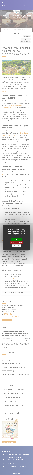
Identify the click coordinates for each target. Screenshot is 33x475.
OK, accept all (17, 239)
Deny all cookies (17, 242)
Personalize (16, 245)
